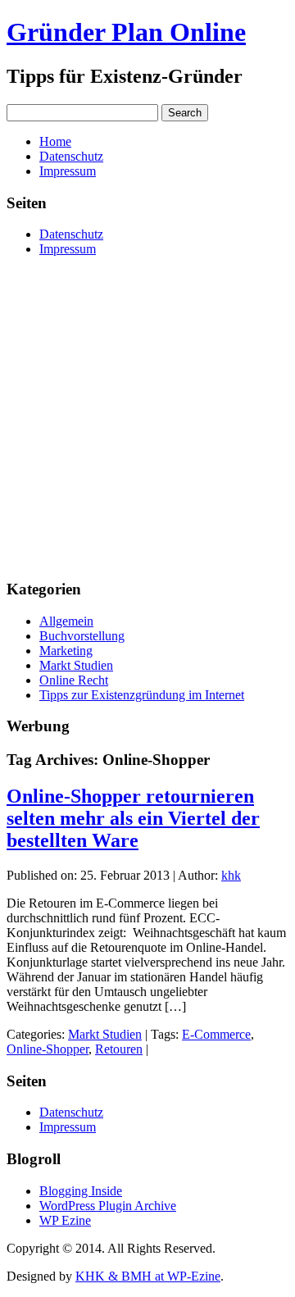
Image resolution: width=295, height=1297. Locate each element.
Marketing (66, 651)
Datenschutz (71, 156)
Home (55, 141)
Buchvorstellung (82, 636)
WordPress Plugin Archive (107, 1206)
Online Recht (73, 680)
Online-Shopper (47, 1049)
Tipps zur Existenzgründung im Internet (141, 695)
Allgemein (66, 621)
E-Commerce (216, 1034)
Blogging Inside (80, 1191)
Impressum (67, 171)
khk (231, 875)
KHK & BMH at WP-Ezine (147, 1276)
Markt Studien (76, 665)
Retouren (119, 1049)
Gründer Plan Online (126, 32)
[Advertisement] (147, 417)
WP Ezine (65, 1220)
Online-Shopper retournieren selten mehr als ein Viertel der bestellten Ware (133, 818)
